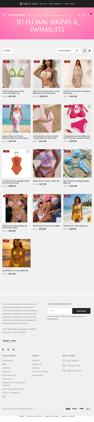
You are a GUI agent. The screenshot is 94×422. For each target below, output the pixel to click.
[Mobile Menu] (4, 15)
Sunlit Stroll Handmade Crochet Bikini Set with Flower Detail (46, 92)
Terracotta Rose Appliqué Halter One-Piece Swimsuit (16, 182)
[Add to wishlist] (28, 61)
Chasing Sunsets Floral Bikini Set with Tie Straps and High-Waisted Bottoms (77, 138)
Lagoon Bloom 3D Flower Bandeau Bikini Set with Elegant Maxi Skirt (15, 138)
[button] (79, 15)
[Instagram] (13, 349)
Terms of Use (77, 316)
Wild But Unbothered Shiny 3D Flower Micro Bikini (14, 227)
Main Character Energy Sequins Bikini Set (76, 182)
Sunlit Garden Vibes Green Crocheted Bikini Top (13, 92)
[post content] (16, 74)
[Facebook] (2, 349)
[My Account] (84, 15)
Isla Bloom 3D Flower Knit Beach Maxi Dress (76, 92)
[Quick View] (16, 63)
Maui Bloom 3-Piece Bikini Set (75, 226)
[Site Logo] (16, 15)
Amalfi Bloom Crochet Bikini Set (15, 270)
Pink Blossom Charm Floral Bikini (46, 226)
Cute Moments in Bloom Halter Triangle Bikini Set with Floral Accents (45, 138)
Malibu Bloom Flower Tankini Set (46, 181)
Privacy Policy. (52, 319)
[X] (8, 349)
